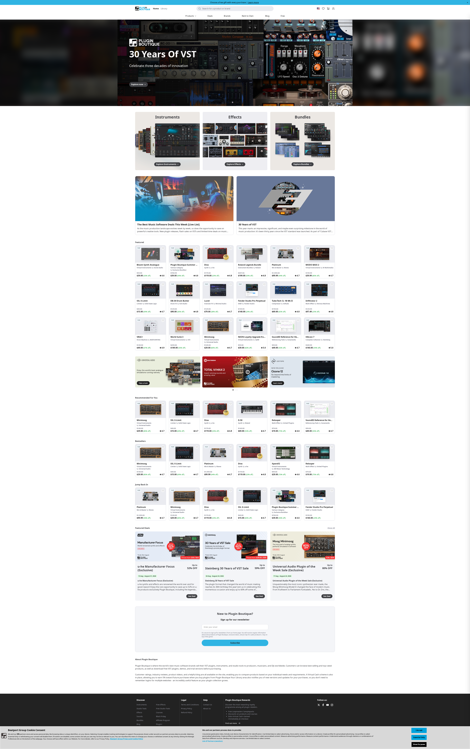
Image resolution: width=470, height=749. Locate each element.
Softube (286, 304)
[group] (150, 261)
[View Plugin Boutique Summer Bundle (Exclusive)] (184, 254)
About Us (207, 708)
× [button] (467, 2)
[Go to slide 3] (235, 102)
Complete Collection (313, 340)
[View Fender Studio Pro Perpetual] (252, 290)
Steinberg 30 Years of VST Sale (227, 568)
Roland (258, 268)
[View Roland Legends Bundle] (252, 254)
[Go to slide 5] (240, 102)
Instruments (142, 704)
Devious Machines (323, 304)
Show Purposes (419, 744)
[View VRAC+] (150, 326)
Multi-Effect (310, 304)
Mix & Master (276, 268)
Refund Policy (186, 712)
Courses (159, 712)
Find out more (231, 723)
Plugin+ (159, 724)
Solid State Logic (151, 304)
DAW (240, 304)
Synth (206, 268)
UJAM (257, 340)
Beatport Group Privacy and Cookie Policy (126, 739)
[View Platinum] (285, 254)
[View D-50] (252, 409)
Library (164, 8)
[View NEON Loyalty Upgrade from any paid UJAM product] (252, 326)
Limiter (139, 304)
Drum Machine (142, 340)
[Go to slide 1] (230, 102)
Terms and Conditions (190, 704)
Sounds (140, 716)
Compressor (276, 304)
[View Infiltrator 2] (319, 290)
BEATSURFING (155, 340)
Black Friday (161, 716)
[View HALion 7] (319, 326)
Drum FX (173, 304)
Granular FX (208, 304)
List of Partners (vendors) (212, 741)
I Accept (419, 730)
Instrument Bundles (245, 268)
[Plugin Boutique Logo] (142, 9)
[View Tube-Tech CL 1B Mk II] (285, 290)
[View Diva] (218, 254)
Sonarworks (291, 340)
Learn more (253, 2)
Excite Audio (158, 268)
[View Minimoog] (218, 326)
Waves (286, 268)
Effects (139, 712)
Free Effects (161, 704)
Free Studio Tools (163, 708)
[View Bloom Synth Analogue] (150, 254)
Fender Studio (249, 304)
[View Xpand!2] (285, 452)
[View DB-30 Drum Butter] (184, 290)
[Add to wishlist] (163, 248)
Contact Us (207, 704)
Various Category (176, 268)
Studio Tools (142, 708)
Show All (331, 528)
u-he (212, 268)
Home (156, 8)
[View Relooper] (285, 409)
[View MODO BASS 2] (319, 254)
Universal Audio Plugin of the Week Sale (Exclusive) (294, 568)
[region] (235, 737)
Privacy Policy (186, 708)
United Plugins (288, 423)
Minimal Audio (221, 304)
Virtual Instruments (144, 268)
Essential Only (419, 737)
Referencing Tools (278, 340)
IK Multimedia (328, 268)
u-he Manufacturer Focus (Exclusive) (156, 568)
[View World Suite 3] (184, 326)
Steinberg (326, 340)
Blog (138, 724)
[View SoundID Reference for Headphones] (285, 326)
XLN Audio (183, 304)
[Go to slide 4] (237, 102)
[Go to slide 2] (232, 102)
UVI (189, 340)
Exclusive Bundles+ (180, 270)
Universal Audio (212, 342)
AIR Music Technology (282, 469)
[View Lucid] (218, 290)
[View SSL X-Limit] (150, 290)
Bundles (140, 720)
